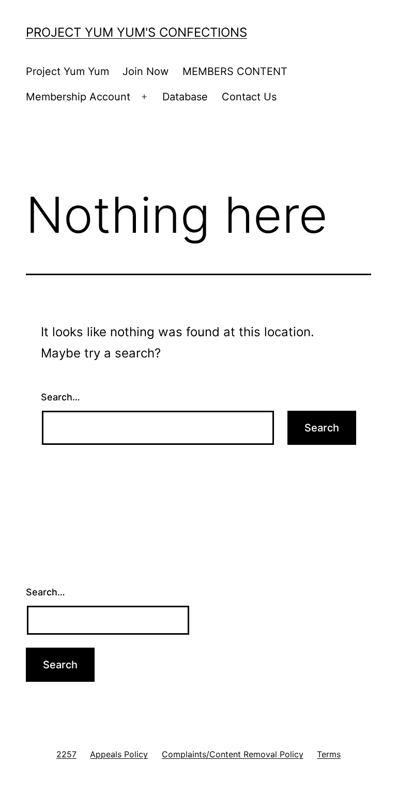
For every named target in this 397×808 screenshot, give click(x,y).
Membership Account (78, 97)
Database (185, 97)
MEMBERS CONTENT (234, 71)
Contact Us (249, 97)
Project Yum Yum (67, 71)
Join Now (146, 71)
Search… (60, 397)
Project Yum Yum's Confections (136, 32)
